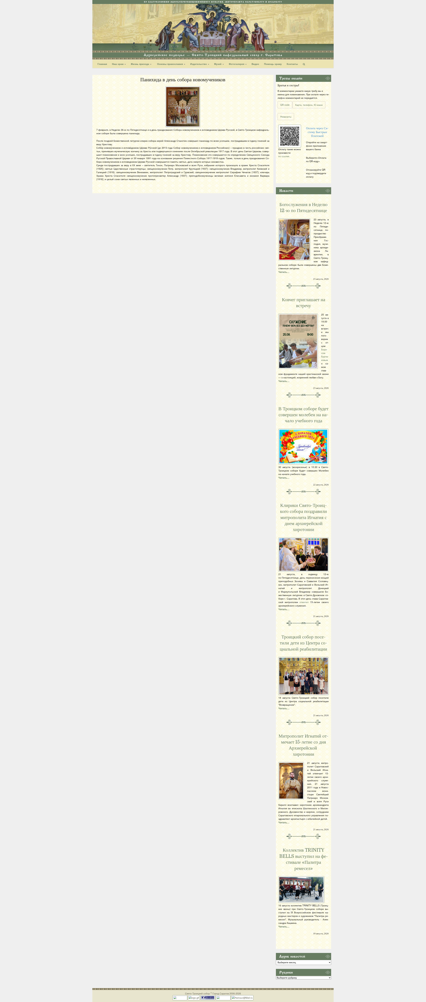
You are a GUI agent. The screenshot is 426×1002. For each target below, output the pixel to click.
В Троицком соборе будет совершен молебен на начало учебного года (303, 415)
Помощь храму (273, 64)
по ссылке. (284, 156)
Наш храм (118, 64)
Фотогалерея (237, 64)
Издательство (199, 64)
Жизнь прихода (140, 64)
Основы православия (170, 64)
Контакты (292, 64)
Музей (218, 64)
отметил (304, 602)
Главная (102, 64)
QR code (285, 104)
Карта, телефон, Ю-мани (309, 104)
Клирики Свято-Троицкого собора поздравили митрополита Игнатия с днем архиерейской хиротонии (303, 517)
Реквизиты (285, 116)
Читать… (283, 272)
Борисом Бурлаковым (325, 355)
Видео (255, 64)
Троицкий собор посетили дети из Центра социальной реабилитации (303, 643)
